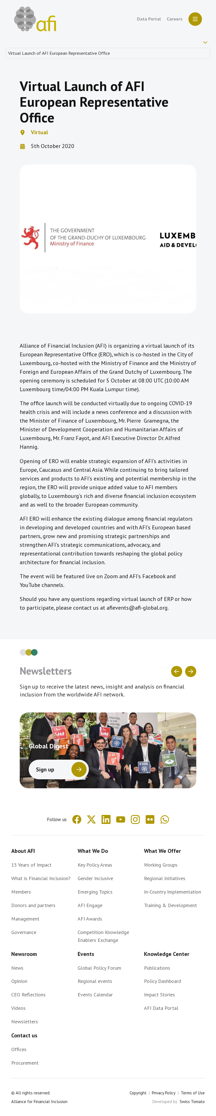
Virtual (39, 132)
